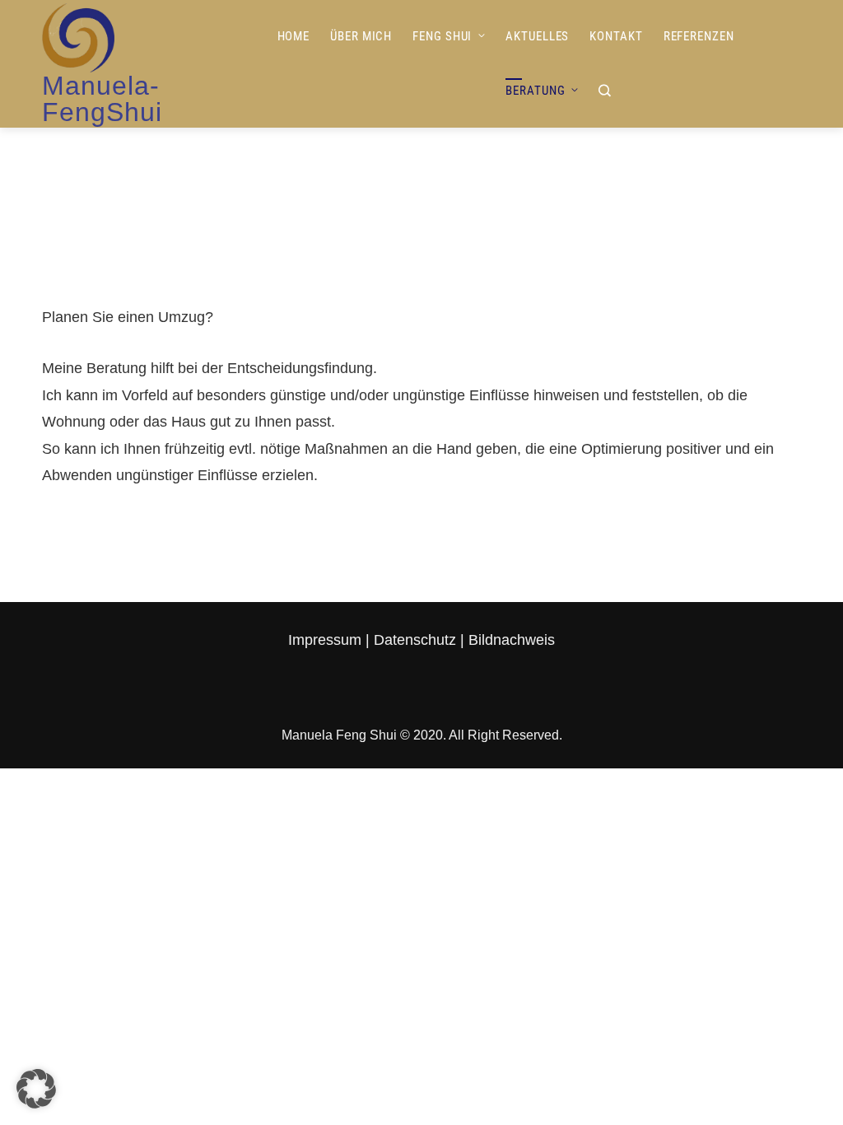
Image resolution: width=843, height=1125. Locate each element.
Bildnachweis (511, 640)
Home (293, 36)
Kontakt (615, 36)
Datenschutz (415, 640)
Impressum (327, 640)
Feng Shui (442, 36)
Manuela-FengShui (102, 99)
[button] (36, 1089)
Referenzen (699, 36)
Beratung (535, 90)
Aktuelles (537, 36)
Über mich (361, 36)
